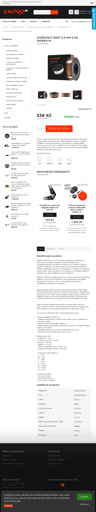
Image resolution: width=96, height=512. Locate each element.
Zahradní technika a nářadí (16, 81)
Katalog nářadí (11, 46)
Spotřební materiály (14, 93)
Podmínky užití (54, 456)
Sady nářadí (11, 104)
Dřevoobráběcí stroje (14, 85)
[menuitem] (10, 22)
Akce (6, 113)
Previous (85, 179)
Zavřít (84, 167)
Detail (49, 215)
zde (18, 501)
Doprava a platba (9, 459)
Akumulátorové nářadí (14, 54)
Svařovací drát (79, 391)
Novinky (7, 118)
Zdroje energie (12, 51)
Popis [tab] (41, 249)
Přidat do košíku (59, 128)
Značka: (84, 109)
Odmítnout (84, 504)
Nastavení (8, 506)
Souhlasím (85, 497)
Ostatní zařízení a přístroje (16, 77)
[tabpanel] (49, 208)
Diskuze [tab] (62, 249)
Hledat (54, 12)
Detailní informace (44, 153)
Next (88, 179)
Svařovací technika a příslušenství (14, 63)
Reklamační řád (54, 463)
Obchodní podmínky (56, 459)
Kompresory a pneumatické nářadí (17, 69)
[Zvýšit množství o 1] (44, 129)
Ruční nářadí (11, 74)
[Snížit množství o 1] (39, 129)
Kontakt (5, 456)
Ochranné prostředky (14, 101)
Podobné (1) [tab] (50, 249)
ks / (13, 485)
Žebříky (9, 108)
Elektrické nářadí (12, 58)
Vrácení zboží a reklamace (13, 463)
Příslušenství (11, 97)
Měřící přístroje (12, 89)
